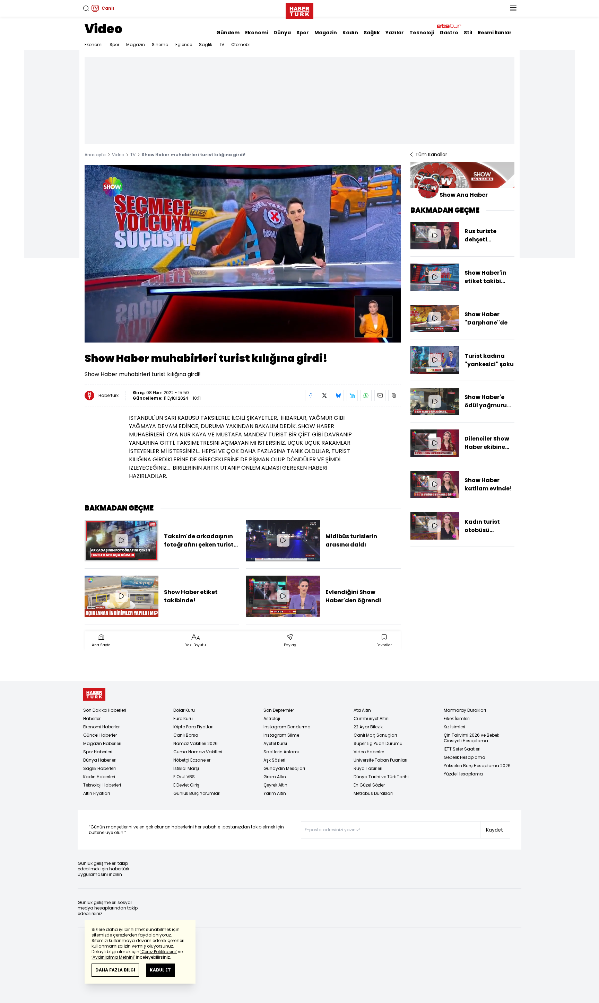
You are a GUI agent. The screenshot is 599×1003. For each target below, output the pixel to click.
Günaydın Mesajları (284, 768)
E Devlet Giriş (186, 785)
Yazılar (394, 32)
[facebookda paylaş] (310, 395)
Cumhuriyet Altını (372, 718)
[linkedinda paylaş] (352, 395)
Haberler (92, 718)
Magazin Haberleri (102, 743)
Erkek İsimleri (457, 718)
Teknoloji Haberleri (102, 785)
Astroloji (271, 718)
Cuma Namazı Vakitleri (197, 752)
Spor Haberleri (97, 752)
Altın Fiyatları (96, 793)
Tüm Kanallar (431, 154)
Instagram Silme (281, 735)
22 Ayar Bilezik (368, 727)
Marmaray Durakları (465, 710)
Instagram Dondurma (287, 727)
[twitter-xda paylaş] (324, 395)
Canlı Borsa (185, 735)
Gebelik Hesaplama (464, 757)
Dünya (282, 32)
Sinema (160, 44)
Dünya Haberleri (99, 760)
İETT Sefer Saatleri (462, 749)
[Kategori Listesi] (513, 8)
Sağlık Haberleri (99, 768)
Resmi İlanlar (495, 32)
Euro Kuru (183, 718)
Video (103, 29)
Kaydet (494, 829)
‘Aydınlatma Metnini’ (113, 957)
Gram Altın (274, 777)
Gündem (228, 32)
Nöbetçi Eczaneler (191, 760)
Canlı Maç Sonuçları (375, 735)
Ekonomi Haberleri (102, 727)
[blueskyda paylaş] (338, 395)
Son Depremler (278, 710)
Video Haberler (369, 752)
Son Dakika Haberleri (104, 710)
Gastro (449, 32)
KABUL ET (160, 970)
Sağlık (372, 32)
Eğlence (183, 44)
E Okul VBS (184, 777)
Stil (468, 32)
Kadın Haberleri (99, 777)
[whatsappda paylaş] (366, 395)
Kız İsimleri (454, 727)
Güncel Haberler (100, 735)
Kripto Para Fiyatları (193, 727)
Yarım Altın (274, 793)
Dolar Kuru (184, 710)
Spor (302, 32)
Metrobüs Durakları (373, 793)
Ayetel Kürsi (275, 743)
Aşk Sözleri (274, 760)
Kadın (350, 32)
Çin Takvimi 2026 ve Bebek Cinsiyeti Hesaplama (471, 738)
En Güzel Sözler (369, 785)
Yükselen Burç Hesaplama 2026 (477, 766)
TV (221, 44)
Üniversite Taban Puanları (380, 760)
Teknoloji (421, 32)
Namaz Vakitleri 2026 (195, 743)
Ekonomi (256, 32)
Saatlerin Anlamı (281, 752)
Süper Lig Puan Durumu (378, 743)
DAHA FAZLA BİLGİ (115, 970)
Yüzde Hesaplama (463, 774)
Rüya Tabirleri (368, 768)
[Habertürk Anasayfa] (299, 10)
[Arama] (86, 8)
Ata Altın (362, 710)
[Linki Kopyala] (393, 395)
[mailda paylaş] (379, 395)
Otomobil (241, 44)
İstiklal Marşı (186, 768)
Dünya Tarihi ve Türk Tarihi (381, 777)
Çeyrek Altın (275, 785)
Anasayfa (95, 155)
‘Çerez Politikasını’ (158, 952)
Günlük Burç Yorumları (196, 793)
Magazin (325, 32)
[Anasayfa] (94, 694)
